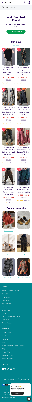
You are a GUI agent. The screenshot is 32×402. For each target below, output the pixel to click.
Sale (7, 390)
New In (3, 390)
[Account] (24, 2)
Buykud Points (6, 294)
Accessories (5, 394)
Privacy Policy (6, 352)
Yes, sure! (17, 393)
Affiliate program (7, 358)
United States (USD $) (9, 379)
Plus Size (9, 392)
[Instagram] (8, 369)
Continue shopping (16, 32)
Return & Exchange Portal (10, 291)
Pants (24, 254)
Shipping (5, 307)
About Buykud (6, 333)
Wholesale (5, 339)
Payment (4, 313)
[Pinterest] (11, 369)
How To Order (6, 304)
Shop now (16, 45)
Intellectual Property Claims (11, 316)
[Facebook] (3, 369)
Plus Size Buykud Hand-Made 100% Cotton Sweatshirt (23, 189)
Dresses (4, 392)
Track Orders (6, 300)
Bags (8, 254)
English (23, 379)
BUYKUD (13, 397)
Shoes (24, 231)
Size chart (5, 336)
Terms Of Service (7, 355)
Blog (3, 349)
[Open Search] (2, 7)
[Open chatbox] (29, 399)
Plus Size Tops (8, 278)
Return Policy (6, 310)
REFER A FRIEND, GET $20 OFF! (13, 346)
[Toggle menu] (2, 2)
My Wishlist (6, 297)
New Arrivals (8, 231)
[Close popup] (24, 385)
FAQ (3, 342)
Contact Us (5, 320)
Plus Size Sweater (24, 278)
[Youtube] (5, 369)
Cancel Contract (7, 323)
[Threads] (14, 369)
